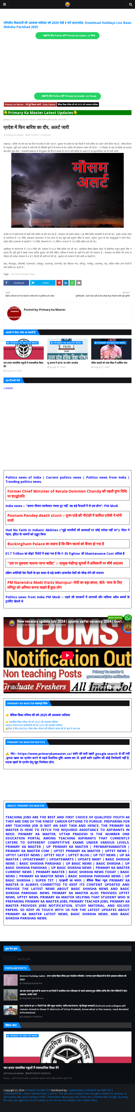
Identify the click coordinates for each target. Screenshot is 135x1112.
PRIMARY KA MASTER (37, 1090)
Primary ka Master (15, 134)
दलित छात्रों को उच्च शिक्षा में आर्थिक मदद (109, 362)
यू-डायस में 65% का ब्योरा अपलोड (62, 362)
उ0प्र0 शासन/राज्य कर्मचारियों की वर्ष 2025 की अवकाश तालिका (33, 725)
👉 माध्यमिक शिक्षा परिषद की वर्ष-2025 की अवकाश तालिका (31, 721)
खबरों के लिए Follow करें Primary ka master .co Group (69, 96)
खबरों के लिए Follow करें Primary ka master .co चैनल (69, 35)
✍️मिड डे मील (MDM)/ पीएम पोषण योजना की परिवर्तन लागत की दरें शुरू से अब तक (42, 728)
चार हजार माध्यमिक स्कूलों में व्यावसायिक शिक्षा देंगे (23, 364)
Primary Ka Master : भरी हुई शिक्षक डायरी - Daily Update (30, 104)
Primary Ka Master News (23, 119)
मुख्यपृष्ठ (6, 119)
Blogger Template (45, 1107)
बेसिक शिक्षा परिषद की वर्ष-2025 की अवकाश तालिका (78, 104)
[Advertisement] (67, 66)
